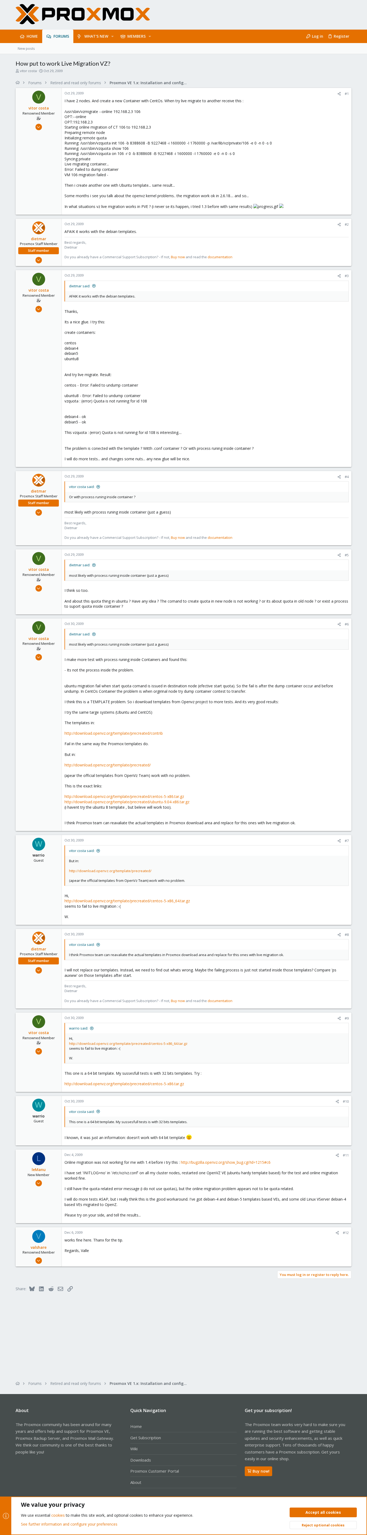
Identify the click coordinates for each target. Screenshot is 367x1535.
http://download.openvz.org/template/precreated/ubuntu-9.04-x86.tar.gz (126, 801)
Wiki (134, 1448)
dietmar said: (79, 286)
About (135, 1482)
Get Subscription (145, 1437)
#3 (347, 275)
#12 (346, 1232)
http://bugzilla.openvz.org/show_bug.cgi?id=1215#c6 (226, 1162)
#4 (347, 476)
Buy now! (261, 1471)
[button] (112, 36)
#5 (347, 555)
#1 (347, 93)
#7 (347, 840)
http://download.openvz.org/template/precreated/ (107, 764)
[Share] (339, 93)
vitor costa (28, 70)
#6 (347, 624)
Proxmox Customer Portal (154, 1471)
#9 (347, 1018)
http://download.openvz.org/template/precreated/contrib (113, 733)
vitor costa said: (82, 486)
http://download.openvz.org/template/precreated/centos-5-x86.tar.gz (124, 796)
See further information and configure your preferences (69, 1524)
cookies (58, 1515)
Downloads (140, 1460)
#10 (346, 1101)
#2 (347, 224)
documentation (220, 256)
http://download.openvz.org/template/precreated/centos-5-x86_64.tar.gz (127, 900)
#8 (347, 934)
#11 (346, 1155)
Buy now (178, 256)
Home (136, 1426)
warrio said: (78, 1028)
